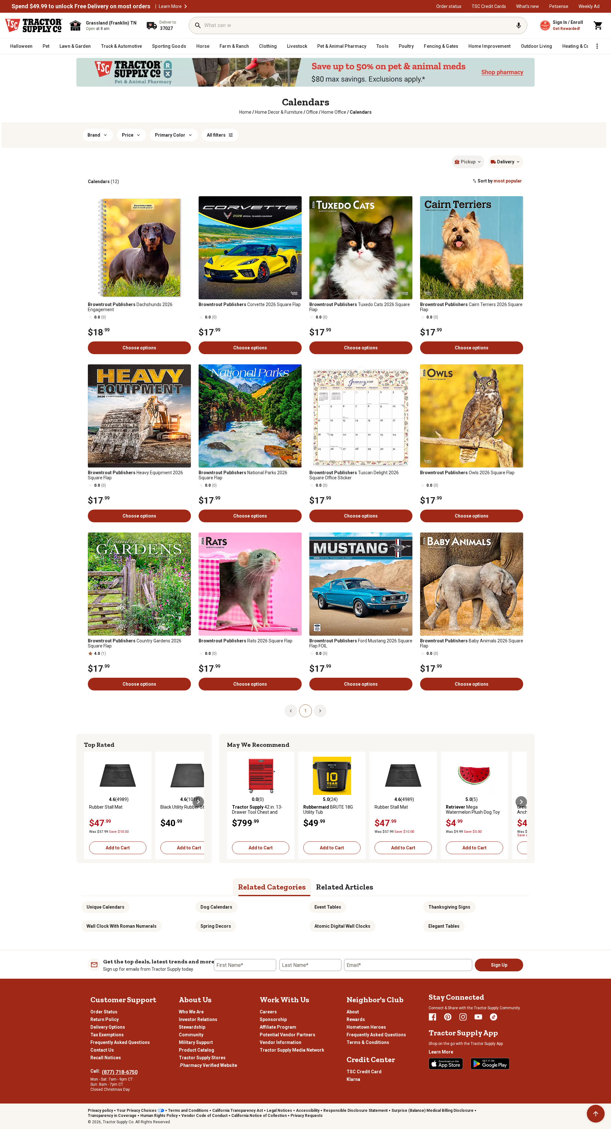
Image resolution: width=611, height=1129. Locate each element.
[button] (576, 47)
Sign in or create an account (539, 78)
